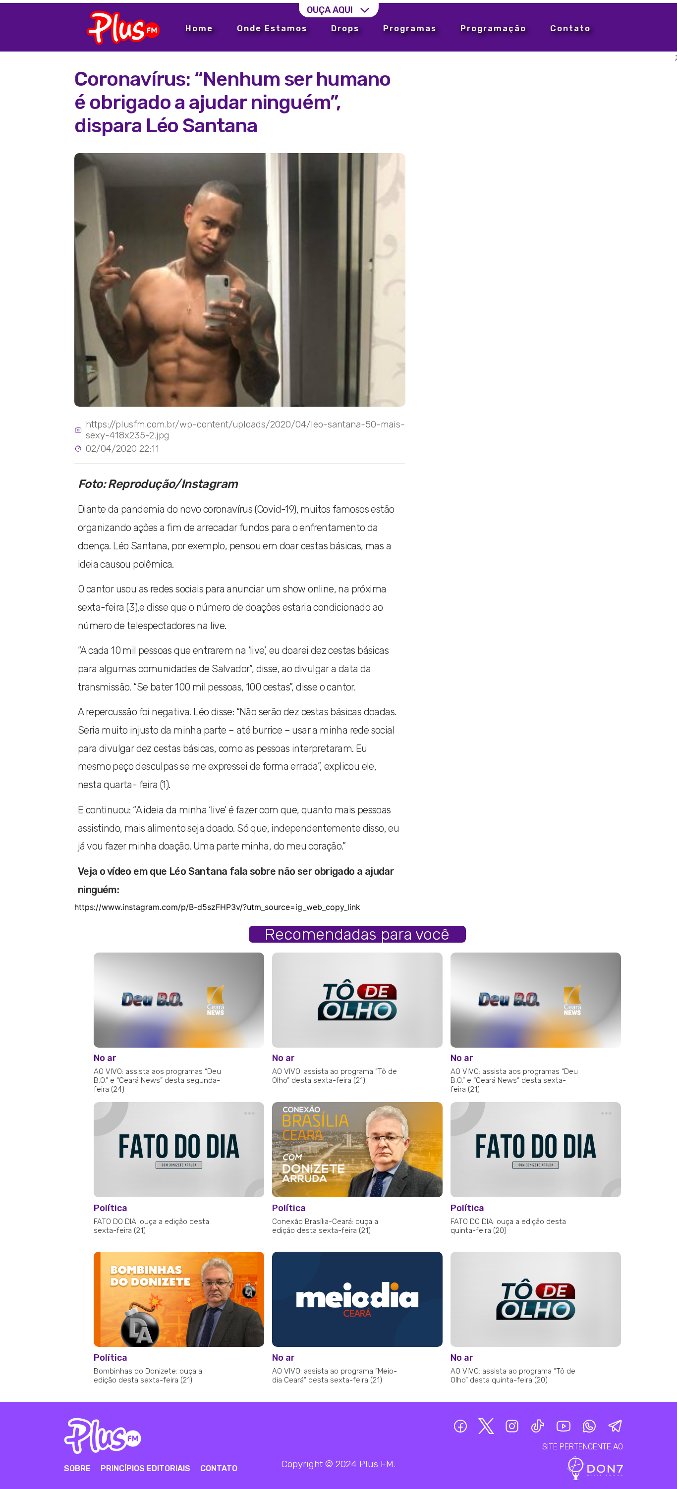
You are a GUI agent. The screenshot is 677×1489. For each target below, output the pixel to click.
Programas (410, 28)
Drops (345, 28)
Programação (493, 28)
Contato (570, 28)
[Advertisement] (540, 144)
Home (199, 28)
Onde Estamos (272, 28)
